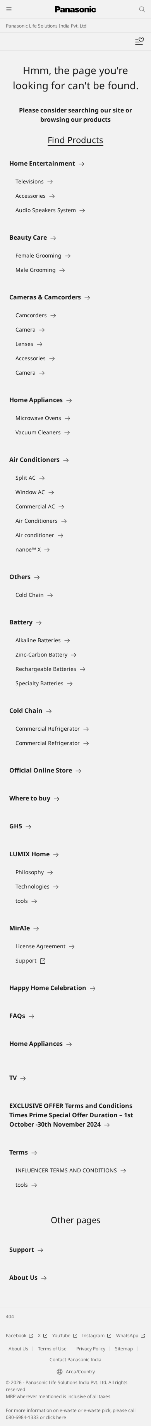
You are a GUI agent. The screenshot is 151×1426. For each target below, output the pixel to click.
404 (10, 1316)
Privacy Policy (90, 1348)
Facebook (16, 1335)
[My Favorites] (139, 41)
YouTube (61, 1335)
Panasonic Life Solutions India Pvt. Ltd (46, 25)
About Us (18, 1348)
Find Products (75, 139)
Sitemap (124, 1348)
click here (56, 1417)
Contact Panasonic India (75, 1359)
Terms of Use (52, 1348)
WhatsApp (127, 1335)
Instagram (93, 1335)
